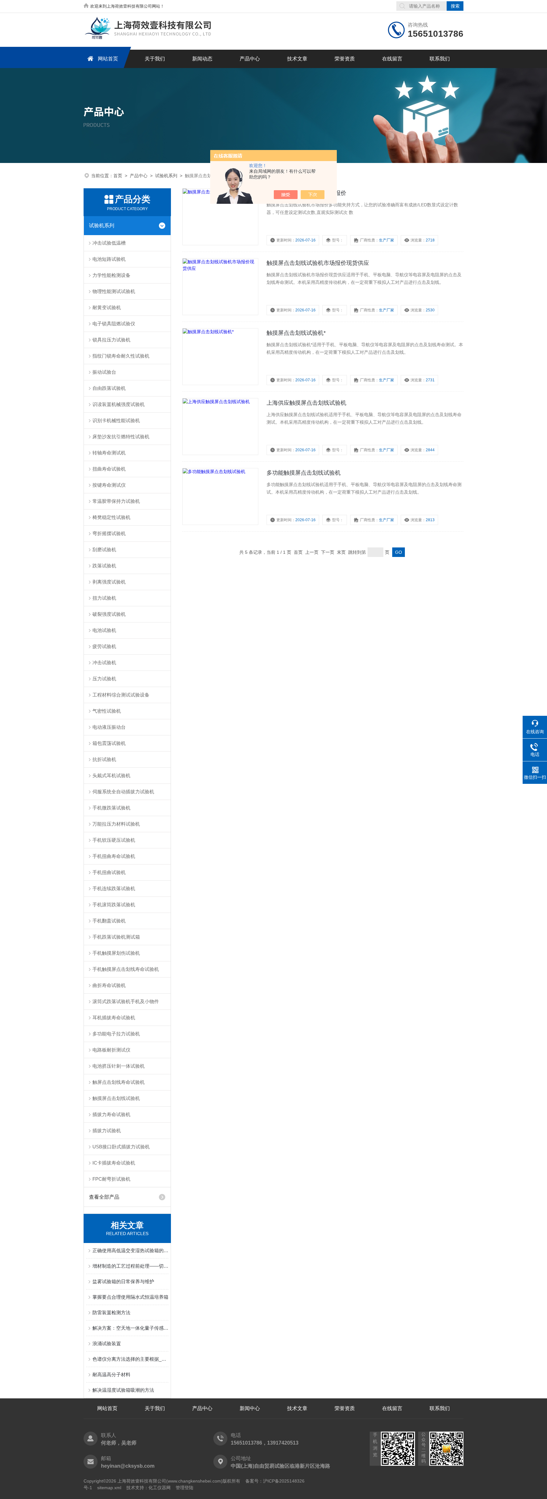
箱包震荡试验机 (109, 743)
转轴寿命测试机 (109, 452)
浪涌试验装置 (106, 1343)
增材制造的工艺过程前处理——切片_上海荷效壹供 (130, 1266)
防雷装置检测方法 (111, 1312)
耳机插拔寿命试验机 (113, 1017)
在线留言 (392, 58)
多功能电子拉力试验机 (116, 1033)
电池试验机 (104, 630)
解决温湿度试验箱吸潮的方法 (123, 1390)
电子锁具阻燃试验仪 (113, 323)
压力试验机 (104, 678)
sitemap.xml (109, 1487)
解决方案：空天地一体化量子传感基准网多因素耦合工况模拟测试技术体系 (130, 1328)
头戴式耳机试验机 (111, 775)
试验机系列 (166, 175)
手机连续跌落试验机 (113, 888)
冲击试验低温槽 (109, 243)
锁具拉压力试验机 (111, 339)
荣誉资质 (345, 58)
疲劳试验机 (104, 646)
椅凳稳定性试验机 (111, 517)
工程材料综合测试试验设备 (120, 694)
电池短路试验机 (109, 259)
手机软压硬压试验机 (113, 840)
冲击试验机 (104, 662)
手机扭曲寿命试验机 (113, 856)
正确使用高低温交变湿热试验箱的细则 (130, 1250)
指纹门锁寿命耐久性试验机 (120, 356)
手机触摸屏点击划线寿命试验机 (125, 969)
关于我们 (155, 58)
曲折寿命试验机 (109, 985)
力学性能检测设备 (111, 275)
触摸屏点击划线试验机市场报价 (306, 193)
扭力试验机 (104, 598)
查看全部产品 (104, 1197)
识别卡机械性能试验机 (116, 420)
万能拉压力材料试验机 (116, 824)
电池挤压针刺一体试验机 (118, 1066)
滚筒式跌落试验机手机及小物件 (125, 1001)
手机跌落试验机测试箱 (116, 937)
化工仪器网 (159, 1487)
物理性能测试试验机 (113, 291)
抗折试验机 (104, 759)
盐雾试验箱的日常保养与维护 (123, 1281)
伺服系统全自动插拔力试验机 (123, 791)
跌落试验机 (104, 565)
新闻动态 (202, 58)
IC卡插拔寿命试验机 (113, 1162)
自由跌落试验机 (109, 388)
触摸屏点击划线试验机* (296, 333)
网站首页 (108, 58)
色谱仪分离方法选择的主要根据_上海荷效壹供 (130, 1359)
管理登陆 (184, 1487)
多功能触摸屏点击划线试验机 (304, 473)
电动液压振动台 (109, 727)
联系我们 (440, 58)
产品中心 (250, 58)
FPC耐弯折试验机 (111, 1179)
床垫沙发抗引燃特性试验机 (120, 436)
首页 (117, 175)
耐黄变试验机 (106, 307)
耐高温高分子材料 (111, 1374)
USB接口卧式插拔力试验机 (121, 1146)
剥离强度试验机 (109, 581)
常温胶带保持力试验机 (116, 501)
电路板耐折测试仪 (111, 1049)
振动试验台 (104, 372)
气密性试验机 (106, 711)
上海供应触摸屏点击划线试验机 (306, 403)
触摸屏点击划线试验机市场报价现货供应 (318, 263)
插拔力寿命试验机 (111, 1114)
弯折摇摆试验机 (109, 533)
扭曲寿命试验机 (109, 469)
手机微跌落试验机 (111, 807)
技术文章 (297, 58)
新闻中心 (250, 1408)
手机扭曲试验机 (109, 872)
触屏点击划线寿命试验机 (118, 1082)
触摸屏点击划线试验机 (116, 1098)
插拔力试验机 (106, 1130)
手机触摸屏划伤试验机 (116, 953)
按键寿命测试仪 (109, 485)
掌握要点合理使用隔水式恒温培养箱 (130, 1297)
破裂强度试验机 (109, 614)
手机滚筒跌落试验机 (113, 904)
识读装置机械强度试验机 (118, 404)
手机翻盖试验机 (109, 920)
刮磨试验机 (104, 549)
